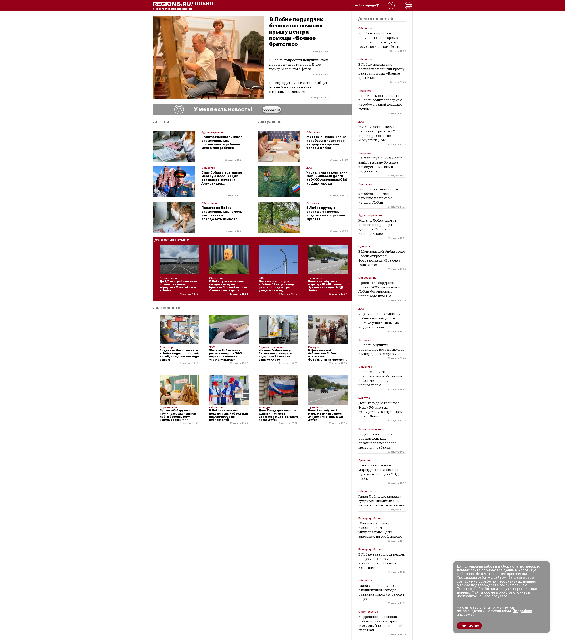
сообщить (271, 109)
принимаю (469, 625)
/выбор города (365, 5)
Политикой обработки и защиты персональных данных (497, 591)
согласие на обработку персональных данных (496, 581)
